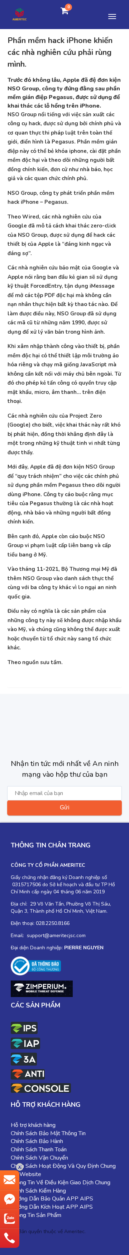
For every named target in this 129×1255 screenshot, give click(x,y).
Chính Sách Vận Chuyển (39, 1158)
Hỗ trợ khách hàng (33, 1125)
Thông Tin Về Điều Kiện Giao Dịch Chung (60, 1182)
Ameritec (74, 1231)
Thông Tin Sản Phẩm (36, 1215)
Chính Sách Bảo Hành (37, 1141)
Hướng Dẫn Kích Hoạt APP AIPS (52, 1207)
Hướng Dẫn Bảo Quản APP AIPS (52, 1199)
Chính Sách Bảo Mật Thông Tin (48, 1133)
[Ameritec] (19, 13)
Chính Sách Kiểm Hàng (38, 1191)
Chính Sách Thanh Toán (39, 1149)
